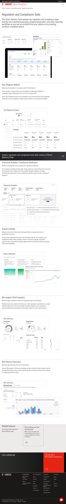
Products (8, 8)
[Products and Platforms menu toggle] (63, 4)
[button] (61, 499)
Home (3, 8)
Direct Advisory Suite (16, 8)
